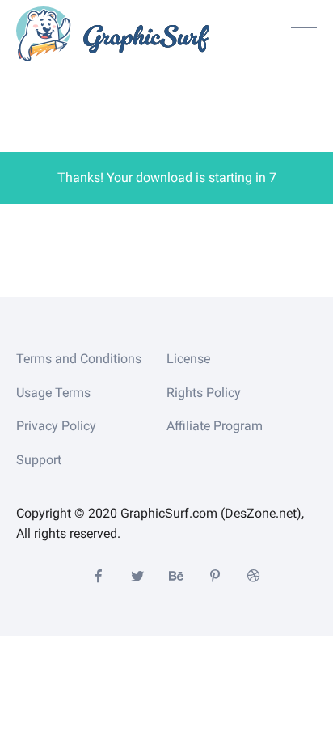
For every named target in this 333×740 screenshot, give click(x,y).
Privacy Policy (56, 425)
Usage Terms (53, 392)
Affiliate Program (214, 425)
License (188, 358)
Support (38, 459)
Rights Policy (203, 392)
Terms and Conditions (78, 358)
